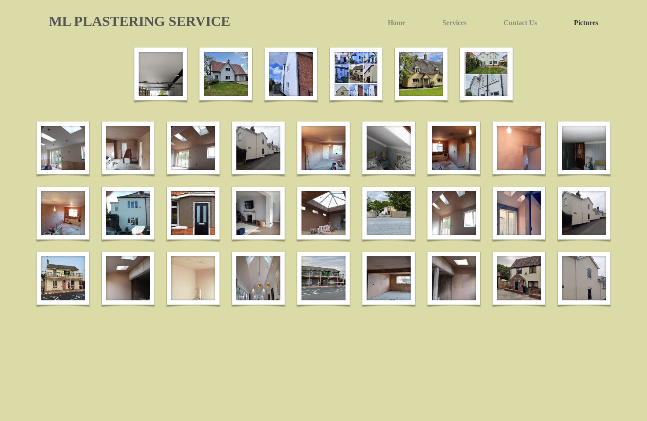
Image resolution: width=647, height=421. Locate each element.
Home (396, 22)
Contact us (520, 22)
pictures (586, 22)
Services (454, 22)
